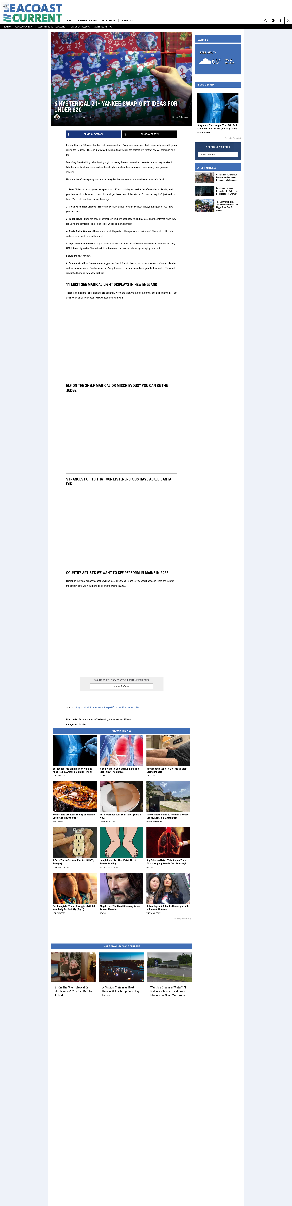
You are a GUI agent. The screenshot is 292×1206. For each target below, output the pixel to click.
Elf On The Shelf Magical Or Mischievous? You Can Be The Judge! (73, 991)
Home (70, 20)
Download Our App (24, 27)
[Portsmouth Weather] (218, 59)
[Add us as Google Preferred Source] (273, 20)
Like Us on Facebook (80, 27)
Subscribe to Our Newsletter (52, 27)
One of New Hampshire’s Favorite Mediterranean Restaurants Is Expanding (227, 177)
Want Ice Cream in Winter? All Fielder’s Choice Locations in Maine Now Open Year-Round (168, 991)
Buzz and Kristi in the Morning (93, 719)
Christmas (114, 719)
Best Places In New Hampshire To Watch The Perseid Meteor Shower (227, 191)
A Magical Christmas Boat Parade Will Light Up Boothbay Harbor (120, 991)
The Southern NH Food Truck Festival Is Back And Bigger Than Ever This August (227, 206)
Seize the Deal (109, 20)
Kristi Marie (65, 117)
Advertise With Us (103, 27)
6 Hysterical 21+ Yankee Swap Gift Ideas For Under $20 (107, 707)
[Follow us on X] (288, 20)
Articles (82, 724)
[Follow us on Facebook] (280, 20)
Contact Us (127, 20)
